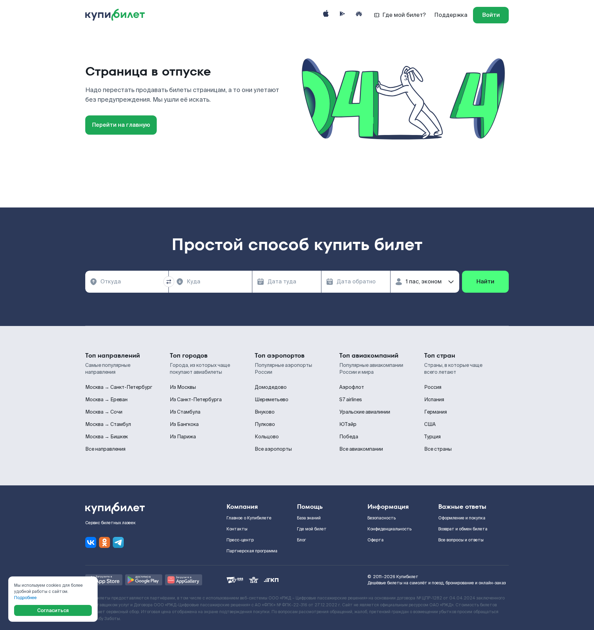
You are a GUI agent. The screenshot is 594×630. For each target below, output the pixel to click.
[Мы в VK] (90, 542)
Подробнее (25, 597)
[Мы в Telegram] (118, 542)
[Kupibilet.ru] (117, 15)
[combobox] (126, 282)
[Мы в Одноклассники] (104, 542)
